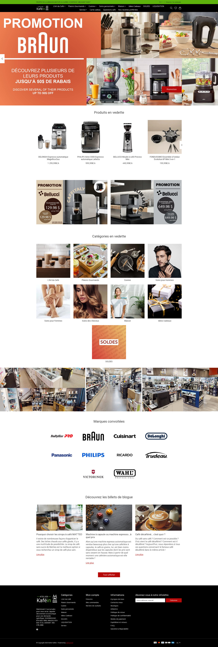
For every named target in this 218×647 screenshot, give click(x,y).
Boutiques (114, 606)
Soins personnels (67, 609)
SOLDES (146, 6)
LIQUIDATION (158, 6)
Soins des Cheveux (90, 321)
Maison (127, 321)
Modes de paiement (118, 619)
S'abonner (173, 600)
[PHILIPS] (93, 455)
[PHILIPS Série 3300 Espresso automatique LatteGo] (90, 137)
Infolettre (114, 609)
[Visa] (162, 643)
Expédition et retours (119, 622)
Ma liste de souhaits (93, 606)
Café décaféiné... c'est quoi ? (150, 534)
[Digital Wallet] (168, 643)
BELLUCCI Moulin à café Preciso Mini (127, 158)
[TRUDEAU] (156, 455)
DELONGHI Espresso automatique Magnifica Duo (53, 158)
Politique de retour (118, 612)
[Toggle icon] (171, 8)
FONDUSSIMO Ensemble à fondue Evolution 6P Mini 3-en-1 (165, 158)
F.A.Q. (113, 625)
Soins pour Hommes (165, 280)
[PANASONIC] (62, 455)
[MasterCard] (158, 643)
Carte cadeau (95, 10)
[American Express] (172, 643)
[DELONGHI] (156, 436)
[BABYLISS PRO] (62, 436)
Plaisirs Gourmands (90, 280)
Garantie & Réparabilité (119, 629)
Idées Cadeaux (135, 6)
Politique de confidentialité (121, 615)
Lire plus (40, 554)
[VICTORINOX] (93, 474)
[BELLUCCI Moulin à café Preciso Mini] (128, 137)
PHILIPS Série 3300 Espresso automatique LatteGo (90, 158)
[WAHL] (125, 474)
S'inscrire (89, 599)
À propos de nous (117, 599)
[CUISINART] (125, 436)
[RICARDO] (125, 455)
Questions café (109, 10)
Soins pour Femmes (53, 321)
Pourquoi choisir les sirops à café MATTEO (59, 534)
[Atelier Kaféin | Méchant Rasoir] (42, 8)
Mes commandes (92, 602)
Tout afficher (109, 574)
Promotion (172, 89)
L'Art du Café (53, 280)
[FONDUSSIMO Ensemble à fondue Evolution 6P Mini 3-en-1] (165, 137)
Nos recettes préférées (128, 10)
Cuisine (127, 280)
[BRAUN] (93, 436)
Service (63, 625)
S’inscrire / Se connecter (173, 2)
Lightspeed (69, 643)
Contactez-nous (117, 602)
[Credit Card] (155, 643)
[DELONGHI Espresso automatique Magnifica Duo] (53, 137)
